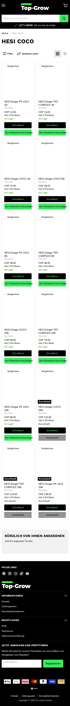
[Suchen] (64, 18)
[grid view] (57, 53)
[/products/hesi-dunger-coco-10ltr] (18, 312)
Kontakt (5, 601)
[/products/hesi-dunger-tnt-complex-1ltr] (52, 84)
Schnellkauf (18, 125)
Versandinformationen (13, 611)
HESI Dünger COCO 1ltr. (17, 178)
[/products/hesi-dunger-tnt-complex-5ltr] (52, 235)
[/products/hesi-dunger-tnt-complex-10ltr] (52, 312)
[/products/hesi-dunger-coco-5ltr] (52, 161)
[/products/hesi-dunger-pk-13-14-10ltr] (18, 389)
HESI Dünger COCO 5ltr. (51, 178)
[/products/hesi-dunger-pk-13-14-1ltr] (18, 84)
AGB (4, 626)
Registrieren (53, 663)
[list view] (64, 53)
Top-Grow (8, 108)
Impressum (7, 631)
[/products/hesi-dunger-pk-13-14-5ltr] (18, 235)
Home (5, 33)
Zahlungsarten (9, 606)
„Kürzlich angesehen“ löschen (19, 541)
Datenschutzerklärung (13, 636)
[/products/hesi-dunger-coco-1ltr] (18, 161)
